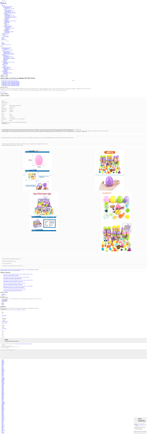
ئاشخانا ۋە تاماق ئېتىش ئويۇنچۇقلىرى (7, 69)
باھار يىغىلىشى (6, 18)
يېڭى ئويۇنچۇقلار (5, 13)
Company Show (5, 34)
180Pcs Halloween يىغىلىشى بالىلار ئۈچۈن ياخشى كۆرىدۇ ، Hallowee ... (14, 287)
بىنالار (5, 23)
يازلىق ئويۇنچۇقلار (7, 21)
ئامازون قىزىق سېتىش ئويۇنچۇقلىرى (7, 6)
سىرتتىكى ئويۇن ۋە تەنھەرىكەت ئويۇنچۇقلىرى (10, 20)
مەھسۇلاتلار (3, 5)
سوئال (2, 295)
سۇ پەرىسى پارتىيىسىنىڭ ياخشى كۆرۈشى (10, 16)
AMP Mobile (23, 309)
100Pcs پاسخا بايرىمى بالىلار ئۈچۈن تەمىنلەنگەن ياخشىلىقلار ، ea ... (13, 281)
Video (2, 37)
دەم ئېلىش (4, 9)
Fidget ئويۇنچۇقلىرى (5, 30)
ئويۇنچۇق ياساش (7, 28)
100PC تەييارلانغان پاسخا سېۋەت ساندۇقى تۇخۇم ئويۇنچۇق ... (12, 278)
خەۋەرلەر (3, 35)
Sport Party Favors (7, 19)
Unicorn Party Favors (7, 14)
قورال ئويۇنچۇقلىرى (7, 29)
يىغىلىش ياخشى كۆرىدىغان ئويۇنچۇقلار (9, 8)
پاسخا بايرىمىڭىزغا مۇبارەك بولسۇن (9, 10)
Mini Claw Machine (7, 22)
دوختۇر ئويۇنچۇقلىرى (7, 27)
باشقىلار (4, 66)
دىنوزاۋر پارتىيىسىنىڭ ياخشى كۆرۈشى (8, 56)
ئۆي (2, 42)
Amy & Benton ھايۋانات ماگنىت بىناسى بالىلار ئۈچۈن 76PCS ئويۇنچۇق (11, 270)
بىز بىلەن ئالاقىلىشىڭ (4, 39)
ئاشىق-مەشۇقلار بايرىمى (6, 51)
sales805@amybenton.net (3, 3)
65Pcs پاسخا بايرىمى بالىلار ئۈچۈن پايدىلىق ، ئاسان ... (11, 275)
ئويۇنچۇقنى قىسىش (7, 32)
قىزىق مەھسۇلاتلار (19, 309)
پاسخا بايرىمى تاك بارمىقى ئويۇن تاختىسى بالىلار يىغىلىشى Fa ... (13, 290)
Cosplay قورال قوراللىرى (8, 26)
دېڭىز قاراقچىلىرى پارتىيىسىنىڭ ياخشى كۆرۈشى (11, 17)
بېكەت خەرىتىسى (14, 309)
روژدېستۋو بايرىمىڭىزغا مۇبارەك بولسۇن (10, 12)
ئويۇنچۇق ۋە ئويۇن (4, 61)
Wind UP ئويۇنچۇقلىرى (5, 74)
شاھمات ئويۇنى (7, 24)
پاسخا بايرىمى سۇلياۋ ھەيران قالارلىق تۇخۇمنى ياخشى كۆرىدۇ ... (13, 284)
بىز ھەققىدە (3, 33)
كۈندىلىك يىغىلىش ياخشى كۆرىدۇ (6, 48)
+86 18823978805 (4, 315)
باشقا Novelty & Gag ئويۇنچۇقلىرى (9, 31)
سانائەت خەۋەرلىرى (5, 36)
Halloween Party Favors (8, 11)
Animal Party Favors (7, 15)
